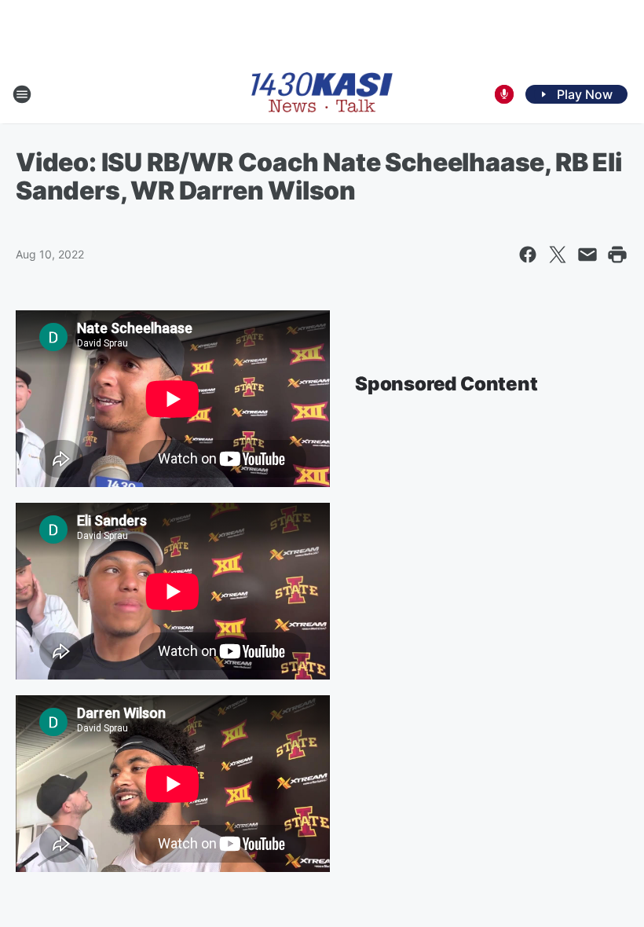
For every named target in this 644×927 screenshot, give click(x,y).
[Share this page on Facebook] (528, 255)
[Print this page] (617, 255)
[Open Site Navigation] (22, 94)
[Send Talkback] (504, 94)
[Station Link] (322, 93)
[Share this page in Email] (587, 255)
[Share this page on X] (558, 255)
